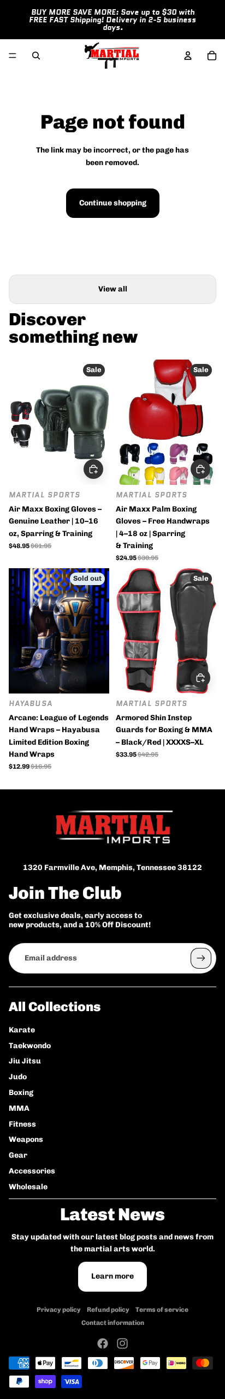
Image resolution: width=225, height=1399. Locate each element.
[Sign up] (201, 958)
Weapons (26, 1139)
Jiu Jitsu (25, 1061)
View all (112, 289)
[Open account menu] (188, 56)
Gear (18, 1155)
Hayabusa (30, 703)
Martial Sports (44, 495)
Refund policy (108, 1309)
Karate (22, 1030)
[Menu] (12, 55)
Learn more (112, 1276)
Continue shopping (112, 203)
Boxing (21, 1092)
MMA (19, 1108)
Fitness (22, 1124)
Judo (18, 1076)
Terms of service (161, 1309)
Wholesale (28, 1186)
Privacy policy (59, 1309)
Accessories (32, 1171)
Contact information (112, 1323)
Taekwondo (30, 1045)
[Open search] (36, 56)
